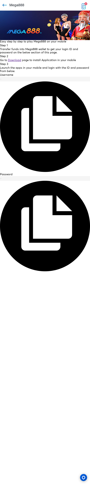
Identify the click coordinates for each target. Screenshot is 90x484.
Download (14, 60)
